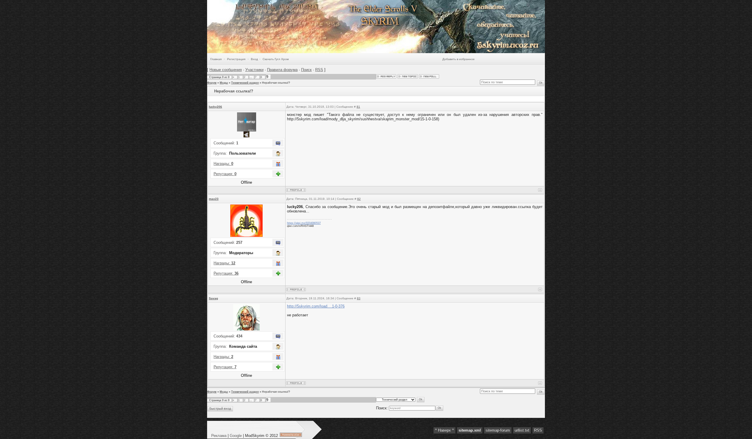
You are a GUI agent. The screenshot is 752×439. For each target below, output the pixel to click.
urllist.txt (522, 430)
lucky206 (215, 106)
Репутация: (225, 174)
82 (359, 198)
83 (358, 298)
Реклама (219, 435)
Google (236, 435)
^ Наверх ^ (444, 430)
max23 (214, 198)
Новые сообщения (225, 69)
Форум (211, 82)
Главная (215, 59)
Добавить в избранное (458, 59)
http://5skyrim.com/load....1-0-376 (316, 306)
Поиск (306, 69)
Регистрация (236, 59)
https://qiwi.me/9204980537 (304, 223)
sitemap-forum (498, 430)
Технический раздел (245, 82)
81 (358, 106)
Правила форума (282, 69)
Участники (254, 69)
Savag (213, 298)
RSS (319, 69)
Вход (254, 59)
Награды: (223, 163)
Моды (224, 82)
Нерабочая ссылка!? (276, 82)
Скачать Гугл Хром (276, 59)
